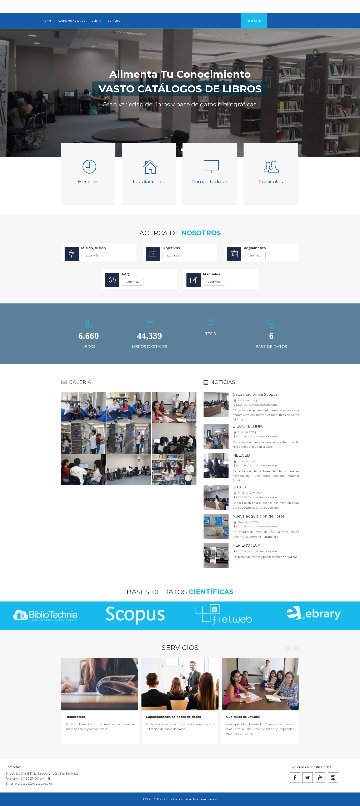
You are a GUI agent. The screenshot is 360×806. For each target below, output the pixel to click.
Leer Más (92, 255)
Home (46, 20)
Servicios (114, 20)
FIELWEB (241, 455)
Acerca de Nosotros (71, 20)
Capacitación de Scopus (255, 394)
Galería (96, 20)
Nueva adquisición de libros (259, 516)
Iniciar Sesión (254, 21)
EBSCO (239, 487)
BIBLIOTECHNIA (248, 426)
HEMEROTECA (246, 545)
